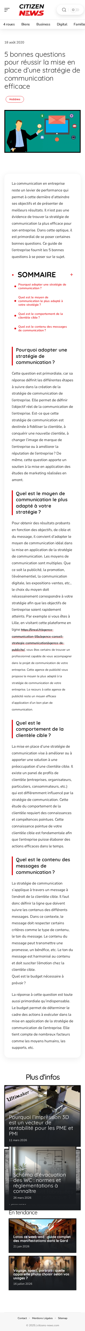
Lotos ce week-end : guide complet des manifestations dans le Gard (42, 1239)
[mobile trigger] (8, 10)
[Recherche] (64, 10)
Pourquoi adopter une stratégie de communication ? (42, 286)
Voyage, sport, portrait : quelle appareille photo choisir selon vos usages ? (41, 1274)
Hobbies (14, 99)
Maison (18, 1169)
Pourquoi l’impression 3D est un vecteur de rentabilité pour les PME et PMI (41, 1125)
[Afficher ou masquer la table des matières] (64, 274)
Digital (14, 1112)
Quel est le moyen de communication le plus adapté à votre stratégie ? (40, 301)
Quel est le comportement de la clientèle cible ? (40, 316)
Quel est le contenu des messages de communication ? (42, 328)
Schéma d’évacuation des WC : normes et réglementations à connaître (39, 1182)
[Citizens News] (31, 10)
